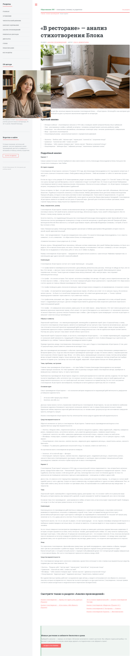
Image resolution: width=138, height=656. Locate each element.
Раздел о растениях (51, 645)
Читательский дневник (12, 20)
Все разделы (126, 9)
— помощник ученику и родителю (61, 10)
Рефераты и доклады (11, 34)
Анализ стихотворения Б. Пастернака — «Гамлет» (104, 608)
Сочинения (7, 16)
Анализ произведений (52, 13)
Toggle (36, 4)
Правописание (8, 48)
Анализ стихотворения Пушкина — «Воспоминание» (105, 612)
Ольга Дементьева (81, 42)
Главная (43, 13)
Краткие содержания (11, 25)
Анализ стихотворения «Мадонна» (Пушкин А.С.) (103, 605)
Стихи (5, 43)
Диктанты (7, 39)
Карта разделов (10, 155)
